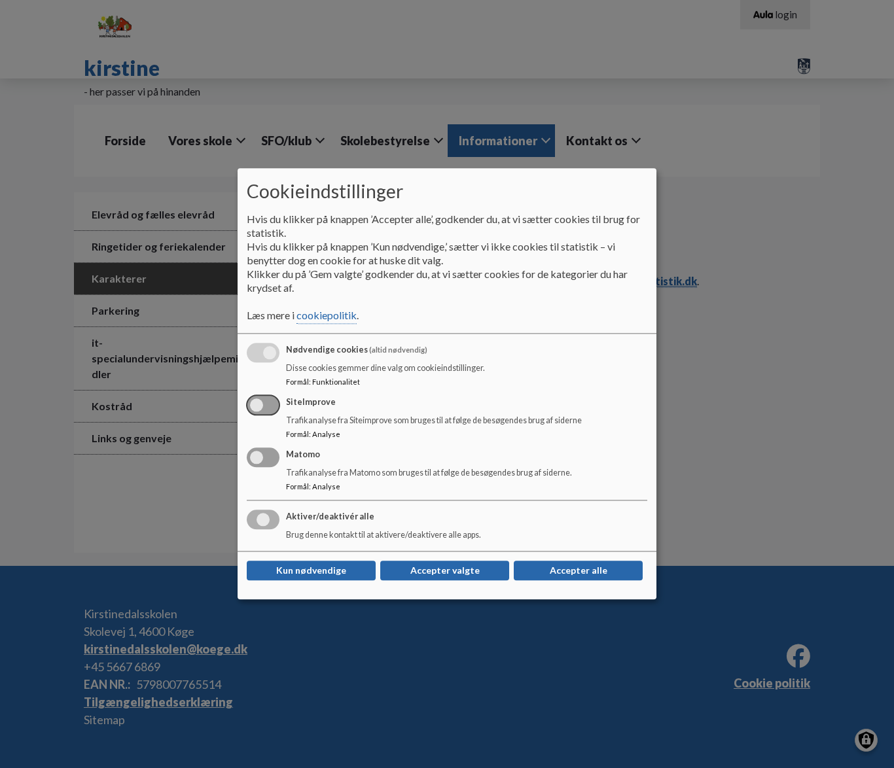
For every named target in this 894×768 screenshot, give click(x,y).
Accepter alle (578, 570)
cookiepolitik (326, 315)
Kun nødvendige (311, 570)
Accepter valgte (445, 570)
